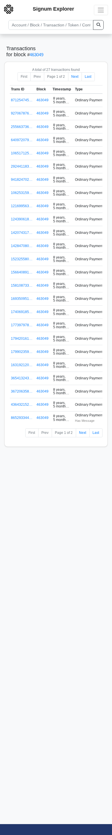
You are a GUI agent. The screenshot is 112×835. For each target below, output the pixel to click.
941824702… (21, 180)
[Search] (98, 25)
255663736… (21, 127)
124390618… (21, 219)
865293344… (21, 418)
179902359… (21, 352)
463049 (36, 54)
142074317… (21, 233)
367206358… (21, 391)
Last (88, 77)
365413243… (21, 378)
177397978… (21, 325)
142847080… (21, 246)
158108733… (21, 285)
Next (74, 77)
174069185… (21, 312)
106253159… (21, 193)
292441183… (21, 166)
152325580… (21, 259)
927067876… (21, 113)
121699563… (21, 206)
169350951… (21, 299)
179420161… (21, 339)
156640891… (21, 272)
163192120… (21, 365)
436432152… (21, 405)
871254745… (21, 100)
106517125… (21, 153)
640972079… (21, 140)
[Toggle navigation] (101, 10)
